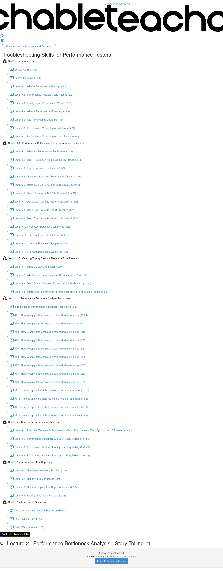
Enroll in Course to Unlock (111, 561)
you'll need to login (125, 556)
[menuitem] (2, 41)
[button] (2, 36)
